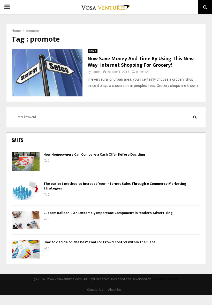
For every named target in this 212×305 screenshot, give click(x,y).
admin (96, 72)
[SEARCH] (194, 117)
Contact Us (95, 290)
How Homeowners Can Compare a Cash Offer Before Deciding (94, 154)
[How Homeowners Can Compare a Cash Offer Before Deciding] (26, 161)
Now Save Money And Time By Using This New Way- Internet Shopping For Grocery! (141, 62)
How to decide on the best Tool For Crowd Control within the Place (99, 242)
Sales (92, 51)
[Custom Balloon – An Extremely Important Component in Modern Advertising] (26, 220)
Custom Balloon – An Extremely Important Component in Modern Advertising (108, 213)
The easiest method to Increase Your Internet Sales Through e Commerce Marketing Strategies (114, 186)
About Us (114, 290)
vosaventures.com (165, 279)
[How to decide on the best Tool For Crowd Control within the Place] (26, 249)
